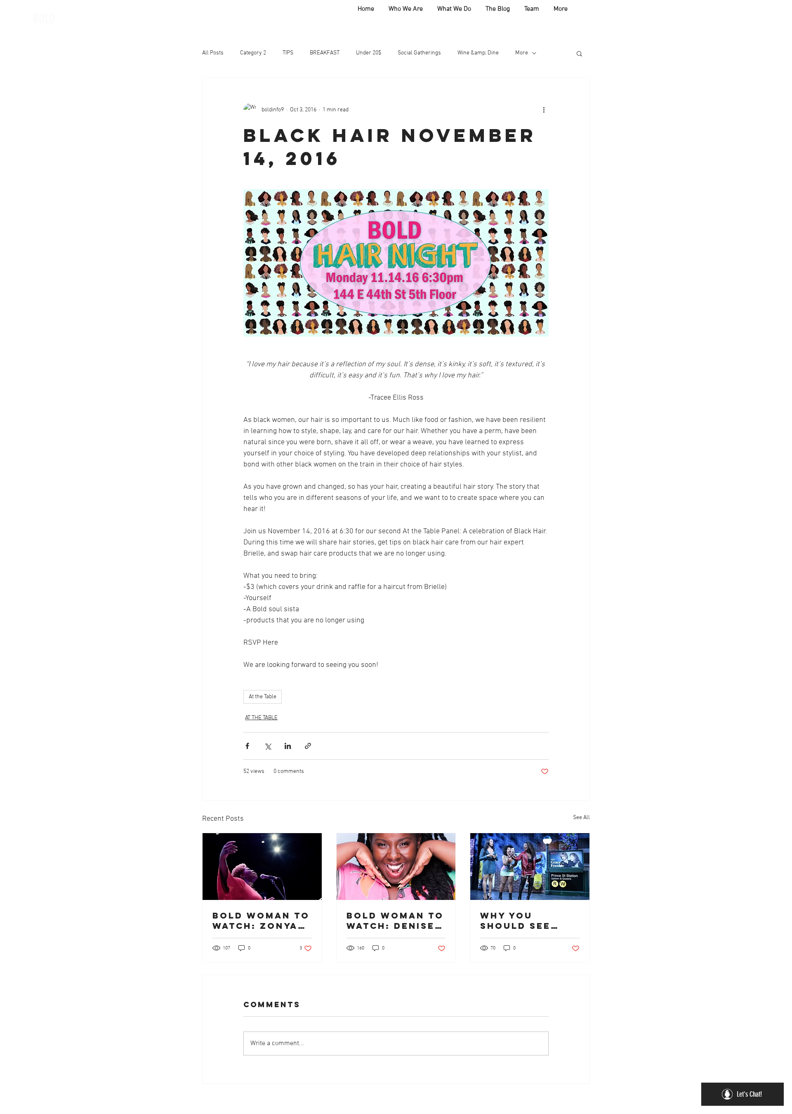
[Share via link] (308, 746)
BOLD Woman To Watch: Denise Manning (395, 920)
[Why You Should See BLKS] (529, 866)
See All (581, 817)
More (521, 53)
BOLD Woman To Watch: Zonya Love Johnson (261, 920)
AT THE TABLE (261, 717)
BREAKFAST (324, 53)
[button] (579, 53)
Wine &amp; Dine (478, 53)
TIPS (288, 53)
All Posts (213, 53)
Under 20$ (368, 53)
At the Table (262, 696)
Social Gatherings (419, 53)
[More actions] (544, 110)
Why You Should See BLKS (515, 920)
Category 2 (253, 53)
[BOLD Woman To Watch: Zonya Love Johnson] (262, 866)
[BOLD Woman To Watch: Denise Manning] (396, 866)
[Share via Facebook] (247, 746)
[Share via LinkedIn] (288, 746)
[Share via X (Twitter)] (267, 746)
